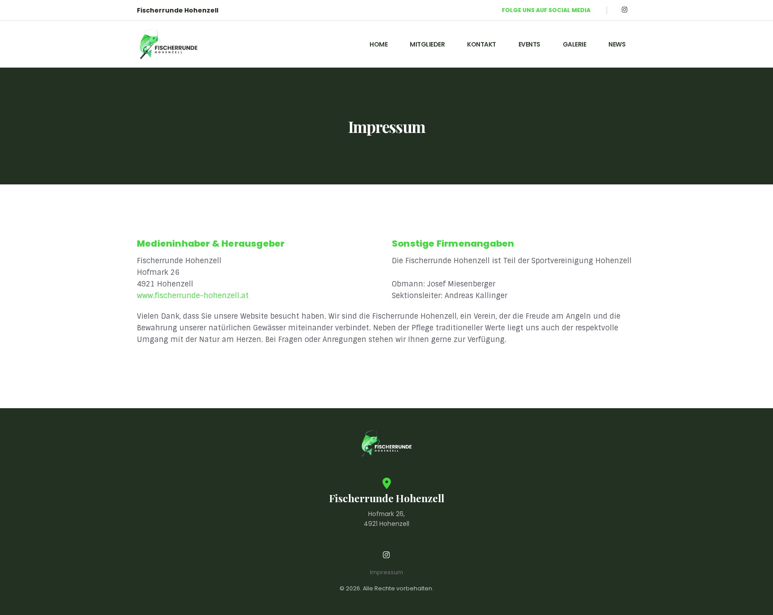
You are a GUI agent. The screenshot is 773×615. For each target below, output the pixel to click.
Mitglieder (427, 44)
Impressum (386, 572)
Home (378, 44)
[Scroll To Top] (757, 605)
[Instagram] (624, 10)
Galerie (574, 44)
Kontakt (481, 44)
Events (529, 44)
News (616, 44)
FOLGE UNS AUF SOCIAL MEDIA (546, 10)
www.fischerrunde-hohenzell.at (193, 295)
